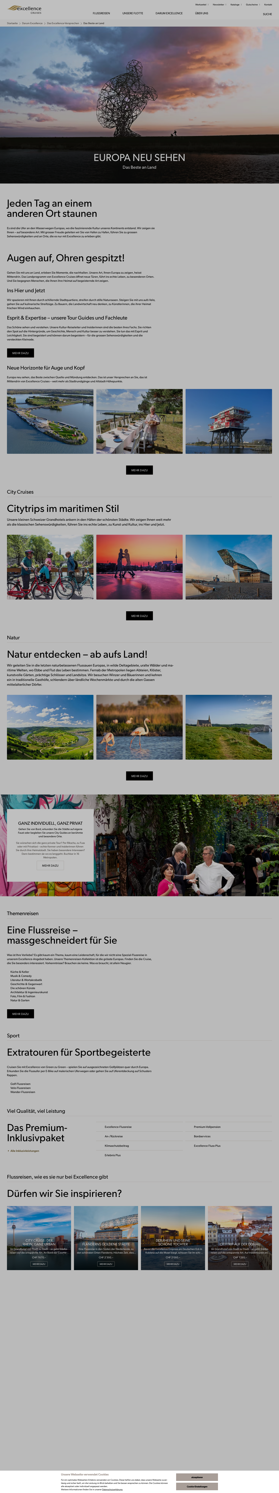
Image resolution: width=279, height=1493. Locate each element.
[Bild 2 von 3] (139, 421)
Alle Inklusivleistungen (24, 1151)
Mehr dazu (20, 353)
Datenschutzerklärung (112, 1489)
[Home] (24, 9)
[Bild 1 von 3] (50, 421)
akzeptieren (197, 1477)
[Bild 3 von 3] (229, 421)
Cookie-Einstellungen (197, 1486)
